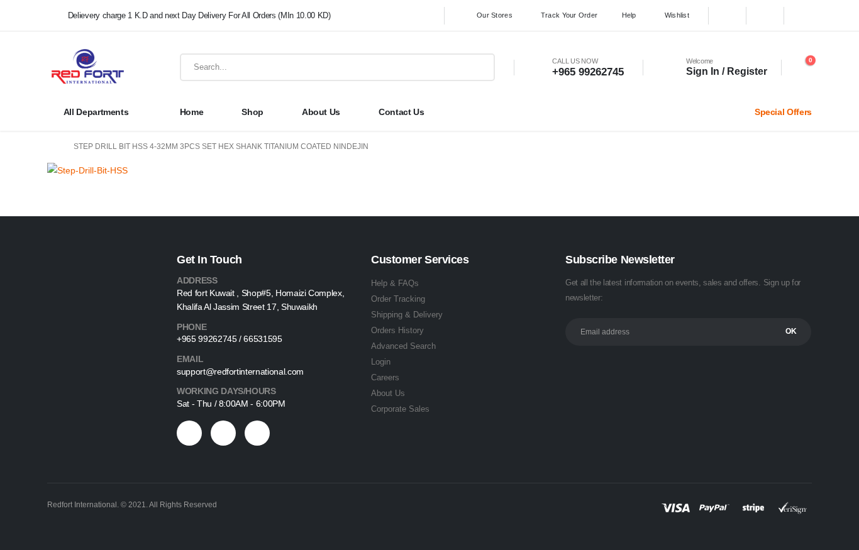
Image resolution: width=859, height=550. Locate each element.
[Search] (478, 67)
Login (381, 361)
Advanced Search (403, 346)
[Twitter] (765, 16)
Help (629, 15)
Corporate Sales (400, 409)
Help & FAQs (395, 283)
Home (192, 112)
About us (321, 112)
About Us (388, 393)
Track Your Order (569, 15)
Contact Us (401, 112)
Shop (252, 112)
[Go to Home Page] (51, 147)
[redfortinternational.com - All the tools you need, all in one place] (87, 67)
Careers (385, 377)
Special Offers (783, 112)
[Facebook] (727, 16)
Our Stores (495, 15)
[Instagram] (803, 16)
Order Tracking (398, 299)
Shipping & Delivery (407, 314)
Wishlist (677, 15)
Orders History (397, 330)
